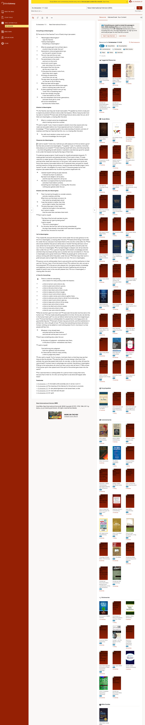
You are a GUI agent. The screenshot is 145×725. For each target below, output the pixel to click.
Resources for (110, 42)
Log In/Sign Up (137, 2)
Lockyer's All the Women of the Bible (117, 641)
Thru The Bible (117, 557)
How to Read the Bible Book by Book (131, 484)
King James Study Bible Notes (104, 160)
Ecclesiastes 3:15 (43, 391)
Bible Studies (105, 704)
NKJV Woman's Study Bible (130, 353)
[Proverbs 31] (31, 210)
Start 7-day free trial (109, 36)
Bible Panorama (103, 461)
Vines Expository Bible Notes (130, 375)
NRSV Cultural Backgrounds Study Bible (104, 376)
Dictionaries (105, 597)
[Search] (139, 7)
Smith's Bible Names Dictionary (131, 666)
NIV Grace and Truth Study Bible (104, 79)
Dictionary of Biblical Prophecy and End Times (117, 617)
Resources (102, 17)
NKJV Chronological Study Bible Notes (131, 279)
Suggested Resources (108, 60)
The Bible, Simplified (115, 461)
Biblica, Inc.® (40, 408)
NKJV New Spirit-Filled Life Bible (130, 329)
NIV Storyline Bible (118, 232)
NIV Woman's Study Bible (129, 255)
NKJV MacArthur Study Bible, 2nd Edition (104, 330)
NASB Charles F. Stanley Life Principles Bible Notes (117, 162)
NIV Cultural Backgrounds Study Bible (131, 187)
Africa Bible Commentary (103, 439)
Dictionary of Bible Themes (104, 616)
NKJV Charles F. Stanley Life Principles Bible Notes (117, 281)
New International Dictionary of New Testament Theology (104, 668)
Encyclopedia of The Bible (103, 407)
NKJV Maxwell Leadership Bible (117, 329)
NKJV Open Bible (117, 665)
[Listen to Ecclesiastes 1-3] (51, 17)
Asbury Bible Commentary (116, 439)
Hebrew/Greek (112, 17)
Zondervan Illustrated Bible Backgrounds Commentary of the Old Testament (104, 106)
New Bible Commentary (129, 509)
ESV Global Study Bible (117, 138)
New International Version (45, 403)
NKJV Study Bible (104, 352)
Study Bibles (105, 119)
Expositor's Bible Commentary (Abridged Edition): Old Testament (104, 486)
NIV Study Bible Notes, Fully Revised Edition (117, 80)
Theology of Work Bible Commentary (104, 557)
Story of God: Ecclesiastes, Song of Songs (131, 534)
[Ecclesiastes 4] (94, 210)
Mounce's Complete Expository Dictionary (129, 642)
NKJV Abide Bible (104, 279)
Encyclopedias (106, 388)
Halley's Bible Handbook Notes (117, 484)
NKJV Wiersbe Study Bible (116, 353)
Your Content (122, 17)
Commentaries (106, 420)
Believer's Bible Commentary (130, 439)
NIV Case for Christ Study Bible (118, 186)
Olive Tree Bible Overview (117, 533)
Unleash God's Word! (71, 416)
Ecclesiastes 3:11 (43, 388)
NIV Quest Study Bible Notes (104, 233)
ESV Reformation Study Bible (130, 138)
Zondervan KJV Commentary (117, 582)
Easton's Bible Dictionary (130, 616)
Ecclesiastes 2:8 (43, 386)
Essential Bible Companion (130, 461)
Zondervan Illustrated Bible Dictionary (117, 104)
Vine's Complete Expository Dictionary (103, 693)
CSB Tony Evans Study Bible (103, 138)
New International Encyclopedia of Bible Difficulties (131, 408)
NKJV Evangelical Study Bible (117, 305)
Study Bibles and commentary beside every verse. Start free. (79, 2)
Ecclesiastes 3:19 (43, 393)
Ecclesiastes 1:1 (43, 384)
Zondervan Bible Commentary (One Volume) (131, 558)
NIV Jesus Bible (130, 210)
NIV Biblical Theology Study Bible (103, 187)
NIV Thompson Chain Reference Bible (117, 256)
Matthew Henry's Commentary (117, 509)
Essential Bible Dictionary (103, 640)
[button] (135, 2)
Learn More (122, 36)
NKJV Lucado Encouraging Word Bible (131, 306)
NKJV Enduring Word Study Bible (104, 305)
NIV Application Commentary (103, 533)
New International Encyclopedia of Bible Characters (118, 408)
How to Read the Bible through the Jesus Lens (104, 510)
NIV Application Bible (130, 79)
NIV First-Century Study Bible (104, 210)
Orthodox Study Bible (117, 375)
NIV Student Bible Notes (131, 233)
